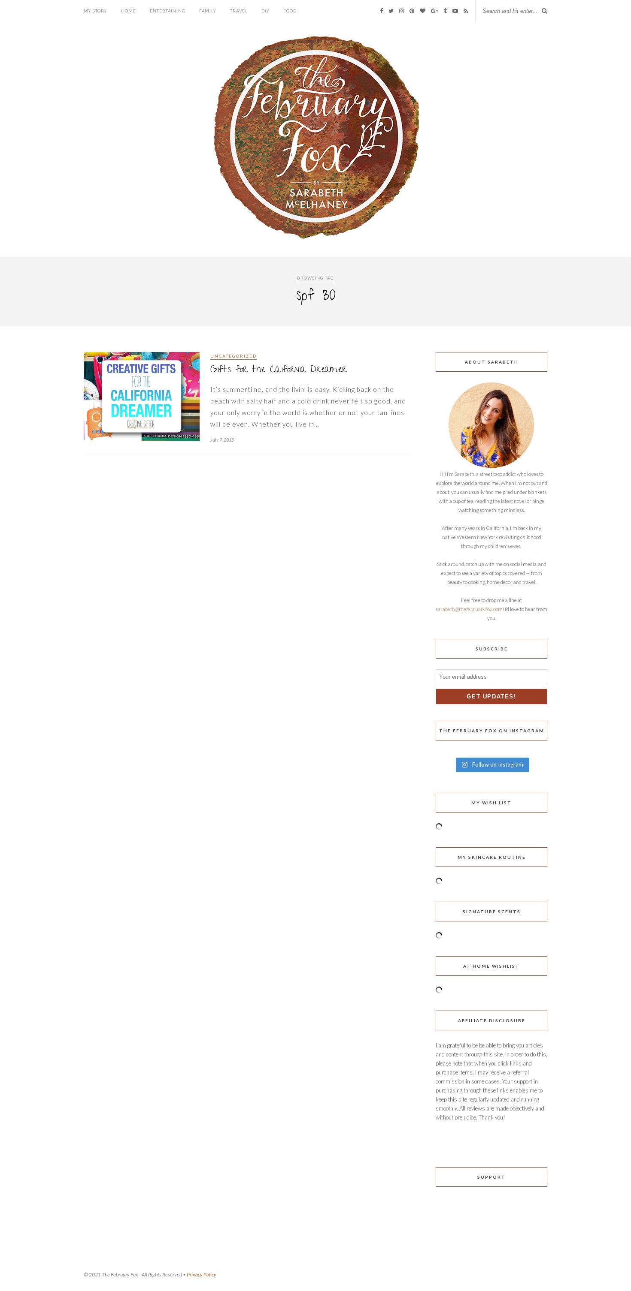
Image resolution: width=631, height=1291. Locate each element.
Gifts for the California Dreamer (278, 370)
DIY (265, 10)
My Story (95, 10)
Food (290, 10)
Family (207, 10)
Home (128, 10)
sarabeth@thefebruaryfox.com (469, 609)
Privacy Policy (201, 1274)
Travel (239, 10)
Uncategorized (233, 355)
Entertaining (167, 10)
